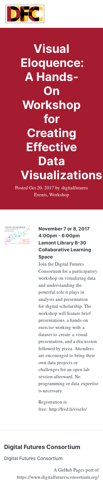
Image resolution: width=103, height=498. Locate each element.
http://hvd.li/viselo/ (68, 409)
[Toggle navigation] (91, 14)
